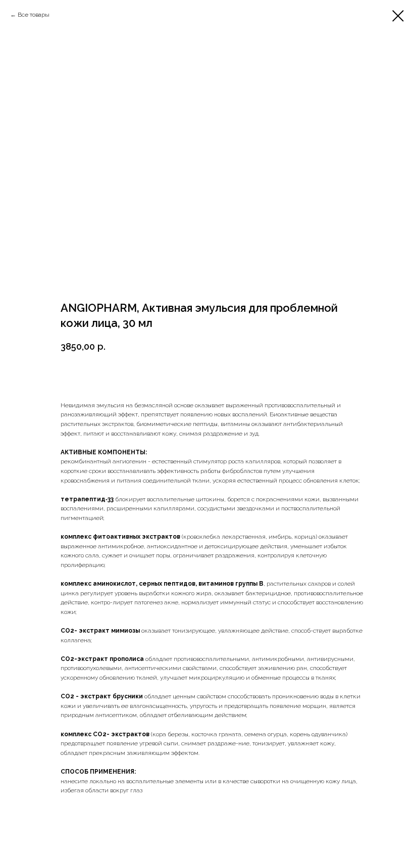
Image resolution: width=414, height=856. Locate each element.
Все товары (33, 14)
